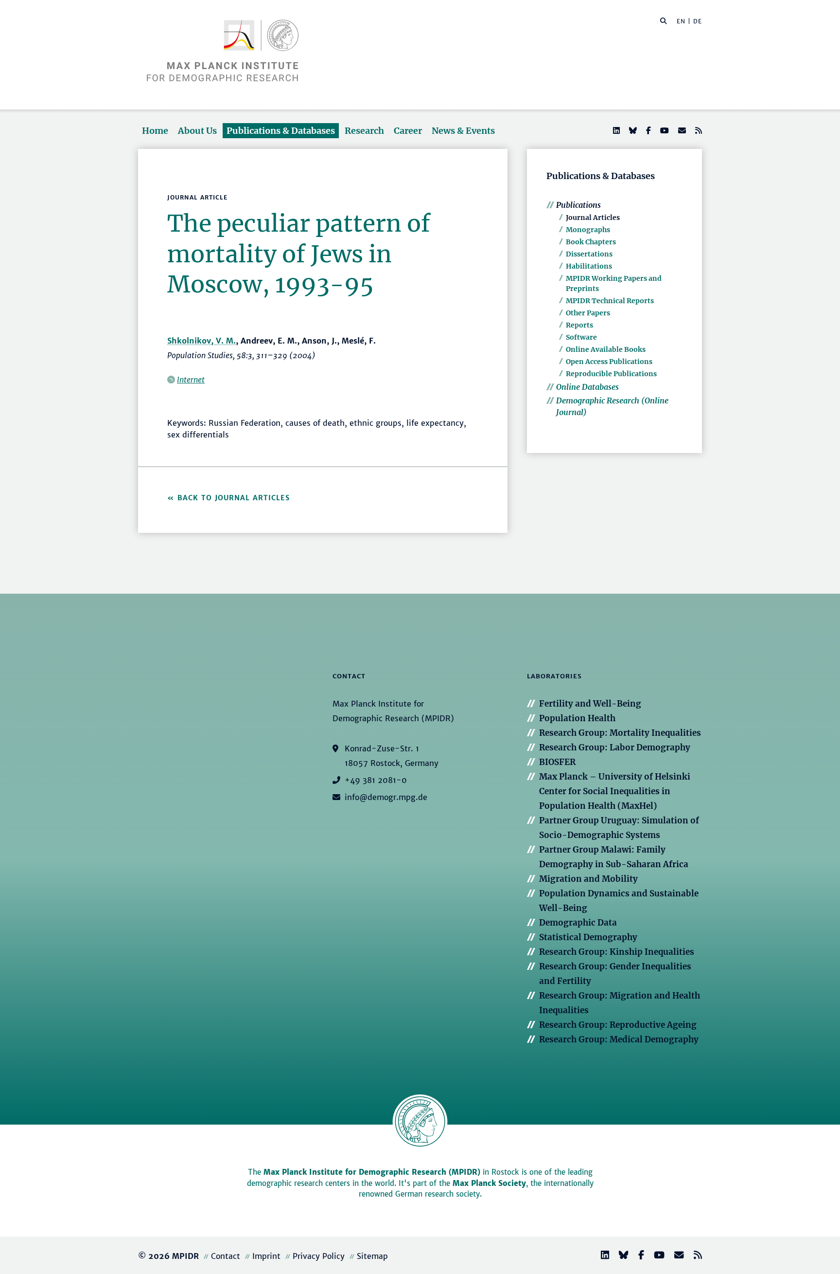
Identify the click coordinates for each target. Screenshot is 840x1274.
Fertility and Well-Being (590, 703)
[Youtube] (663, 130)
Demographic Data (578, 922)
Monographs (588, 229)
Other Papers (588, 313)
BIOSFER (557, 762)
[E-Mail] (681, 130)
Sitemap (372, 1256)
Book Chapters (591, 241)
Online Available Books (606, 349)
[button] (663, 20)
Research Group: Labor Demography (614, 747)
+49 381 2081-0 (376, 780)
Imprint (266, 1256)
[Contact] (675, 1256)
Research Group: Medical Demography (619, 1039)
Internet (191, 379)
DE (697, 21)
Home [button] (155, 130)
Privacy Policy (319, 1256)
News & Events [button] (463, 130)
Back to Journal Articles (233, 497)
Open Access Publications (609, 361)
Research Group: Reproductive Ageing (618, 1024)
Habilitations (589, 266)
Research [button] (364, 130)
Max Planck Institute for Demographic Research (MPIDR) (371, 1172)
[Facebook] (647, 130)
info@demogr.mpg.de (386, 797)
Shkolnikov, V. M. (201, 341)
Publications (578, 205)
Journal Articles (593, 217)
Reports (579, 325)
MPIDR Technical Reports (610, 300)
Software (581, 337)
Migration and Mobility (588, 879)
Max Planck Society (489, 1183)
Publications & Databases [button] (281, 130)
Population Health (577, 718)
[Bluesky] (632, 130)
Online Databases (587, 387)
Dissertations (589, 254)
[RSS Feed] (697, 130)
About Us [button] (197, 130)
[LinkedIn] (615, 130)
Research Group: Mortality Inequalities (620, 733)
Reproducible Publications (611, 373)
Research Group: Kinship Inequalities (616, 951)
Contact (225, 1256)
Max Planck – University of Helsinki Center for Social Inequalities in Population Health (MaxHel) (614, 791)
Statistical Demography (588, 937)
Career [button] (408, 130)
